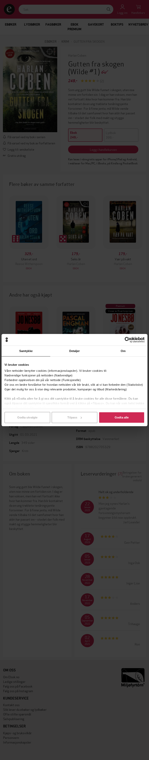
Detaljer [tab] (74, 351)
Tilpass (72, 417)
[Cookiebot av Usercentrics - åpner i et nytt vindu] (128, 340)
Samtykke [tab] (26, 351)
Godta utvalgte (27, 417)
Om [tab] (123, 351)
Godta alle (122, 417)
